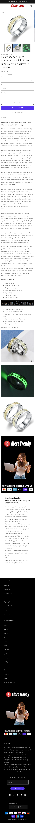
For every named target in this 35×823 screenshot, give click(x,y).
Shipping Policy (8, 602)
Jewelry (6, 658)
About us (6, 585)
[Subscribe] (26, 782)
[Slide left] (2, 48)
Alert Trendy (14, 819)
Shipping (10, 74)
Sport (5, 654)
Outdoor (6, 649)
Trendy (6, 678)
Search (6, 610)
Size (2, 85)
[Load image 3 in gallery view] (26, 48)
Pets (5, 637)
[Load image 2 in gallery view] (17, 48)
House (5, 641)
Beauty (6, 629)
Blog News (7, 614)
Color (2, 77)
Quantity (3, 93)
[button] (4, 6)
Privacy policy (7, 598)
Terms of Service (8, 606)
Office (5, 645)
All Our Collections (9, 682)
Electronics (7, 670)
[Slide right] (33, 48)
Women (6, 633)
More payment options (17, 112)
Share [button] (4, 117)
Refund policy (8, 594)
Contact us (7, 589)
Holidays (6, 662)
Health (6, 625)
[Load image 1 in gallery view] (8, 48)
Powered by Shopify (22, 819)
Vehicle (6, 666)
